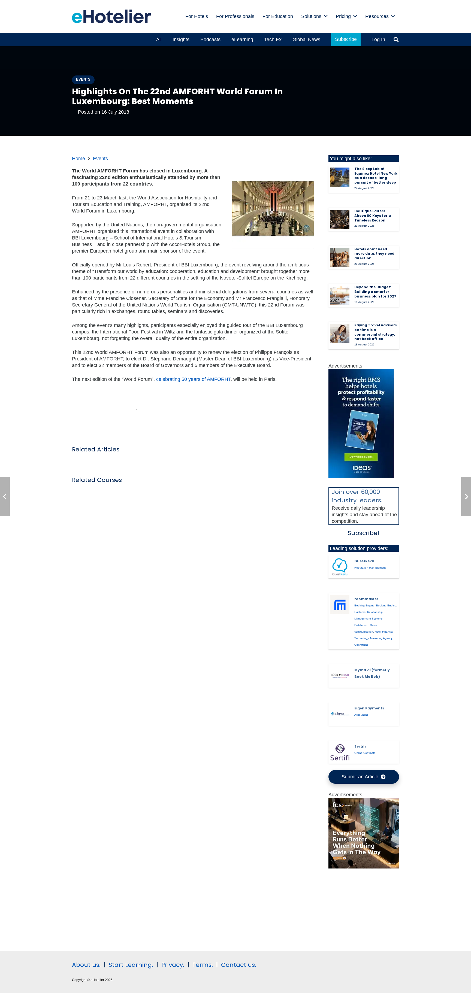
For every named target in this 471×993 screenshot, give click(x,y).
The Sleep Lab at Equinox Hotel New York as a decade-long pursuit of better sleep (375, 175)
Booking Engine (364, 605)
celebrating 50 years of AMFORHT (193, 379)
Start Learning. (130, 965)
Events (100, 158)
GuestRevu (364, 561)
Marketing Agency (381, 638)
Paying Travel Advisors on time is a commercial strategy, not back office (375, 332)
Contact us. (238, 965)
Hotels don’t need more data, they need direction (374, 254)
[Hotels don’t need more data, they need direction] (339, 257)
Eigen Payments (369, 708)
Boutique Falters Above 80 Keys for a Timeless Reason (372, 216)
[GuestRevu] (339, 566)
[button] (326, 16)
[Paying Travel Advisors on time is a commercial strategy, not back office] (339, 333)
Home (78, 158)
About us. (86, 965)
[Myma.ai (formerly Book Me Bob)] (339, 675)
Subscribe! (363, 533)
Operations (361, 644)
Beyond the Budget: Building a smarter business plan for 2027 (375, 292)
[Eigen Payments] (339, 714)
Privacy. (172, 965)
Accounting (361, 714)
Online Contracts (364, 752)
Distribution (361, 625)
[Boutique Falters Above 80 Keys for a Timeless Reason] (339, 219)
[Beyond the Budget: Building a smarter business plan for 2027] (339, 295)
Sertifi (360, 746)
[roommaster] (339, 604)
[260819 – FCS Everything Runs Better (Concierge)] (363, 867)
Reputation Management (370, 567)
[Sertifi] (339, 752)
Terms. (202, 965)
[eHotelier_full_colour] (111, 16)
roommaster (366, 599)
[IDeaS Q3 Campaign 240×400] (361, 476)
